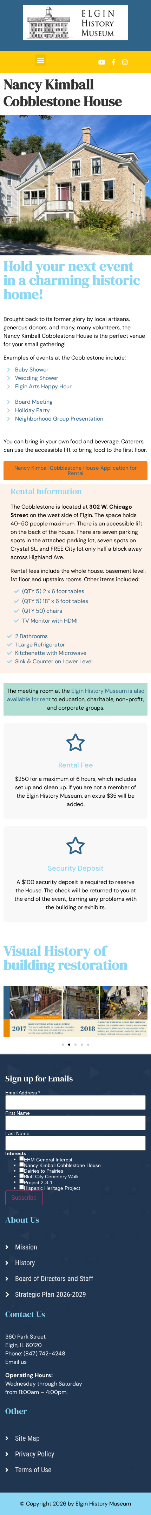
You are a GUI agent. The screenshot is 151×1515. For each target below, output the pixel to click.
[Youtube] (102, 62)
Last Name (17, 1133)
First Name (17, 1113)
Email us (16, 1362)
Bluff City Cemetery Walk (51, 1176)
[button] (40, 60)
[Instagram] (125, 62)
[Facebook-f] (113, 62)
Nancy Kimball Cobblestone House (62, 1165)
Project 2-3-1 (38, 1182)
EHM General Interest (48, 1159)
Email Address (22, 1092)
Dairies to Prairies (43, 1170)
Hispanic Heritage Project (52, 1188)
